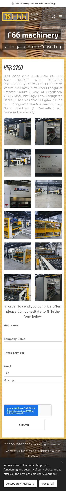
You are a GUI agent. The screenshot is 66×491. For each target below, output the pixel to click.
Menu (60, 16)
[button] (53, 16)
